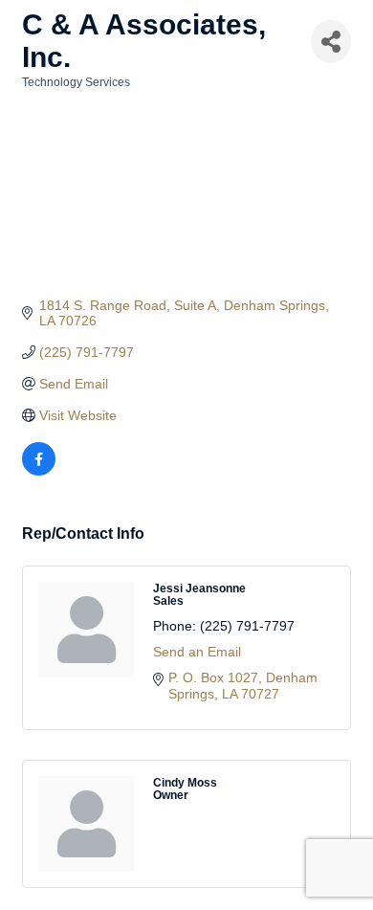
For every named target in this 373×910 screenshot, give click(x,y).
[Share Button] (331, 41)
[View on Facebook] (38, 470)
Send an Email (197, 651)
